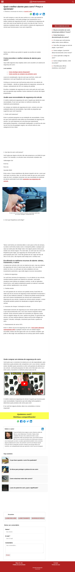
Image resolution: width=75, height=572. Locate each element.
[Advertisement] (24, 39)
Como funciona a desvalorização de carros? (60, 36)
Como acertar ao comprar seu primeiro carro (23, 74)
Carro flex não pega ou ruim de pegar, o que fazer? (62, 46)
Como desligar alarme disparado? (19, 72)
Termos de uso (56, 564)
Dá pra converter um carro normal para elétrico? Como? (61, 31)
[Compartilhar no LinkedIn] (44, 14)
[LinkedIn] (42, 429)
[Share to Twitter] (40, 14)
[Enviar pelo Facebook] (34, 14)
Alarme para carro (10, 518)
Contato (56, 563)
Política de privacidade (19, 564)
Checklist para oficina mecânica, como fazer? (59, 67)
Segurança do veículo (38, 518)
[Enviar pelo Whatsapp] (31, 14)
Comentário (9, 543)
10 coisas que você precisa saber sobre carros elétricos (61, 41)
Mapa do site (19, 563)
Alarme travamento (24, 518)
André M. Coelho (28, 11)
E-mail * (7, 536)
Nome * (7, 529)
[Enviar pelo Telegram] (37, 14)
